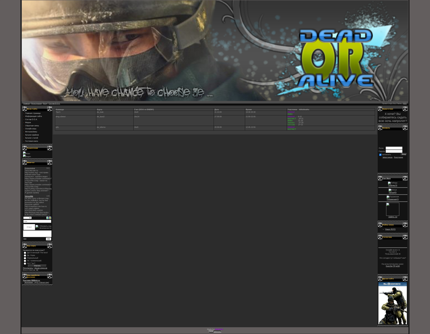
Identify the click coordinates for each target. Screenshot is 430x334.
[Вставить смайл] (50, 218)
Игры (28, 153)
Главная (26, 103)
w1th (398, 266)
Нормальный (32, 258)
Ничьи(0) (393, 192)
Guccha (389, 266)
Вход (45, 103)
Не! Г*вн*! (31, 263)
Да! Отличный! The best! (37, 253)
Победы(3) (392, 185)
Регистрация (36, 103)
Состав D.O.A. (54, 103)
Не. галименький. (34, 261)
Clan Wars (386, 178)
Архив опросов (40, 268)
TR (394, 266)
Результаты (28, 268)
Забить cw (392, 217)
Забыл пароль (388, 157)
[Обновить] (47, 218)
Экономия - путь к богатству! (36, 282)
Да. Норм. (31, 255)
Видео (28, 156)
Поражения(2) (393, 199)
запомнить (386, 154)
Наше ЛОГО (390, 229)
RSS (405, 103)
